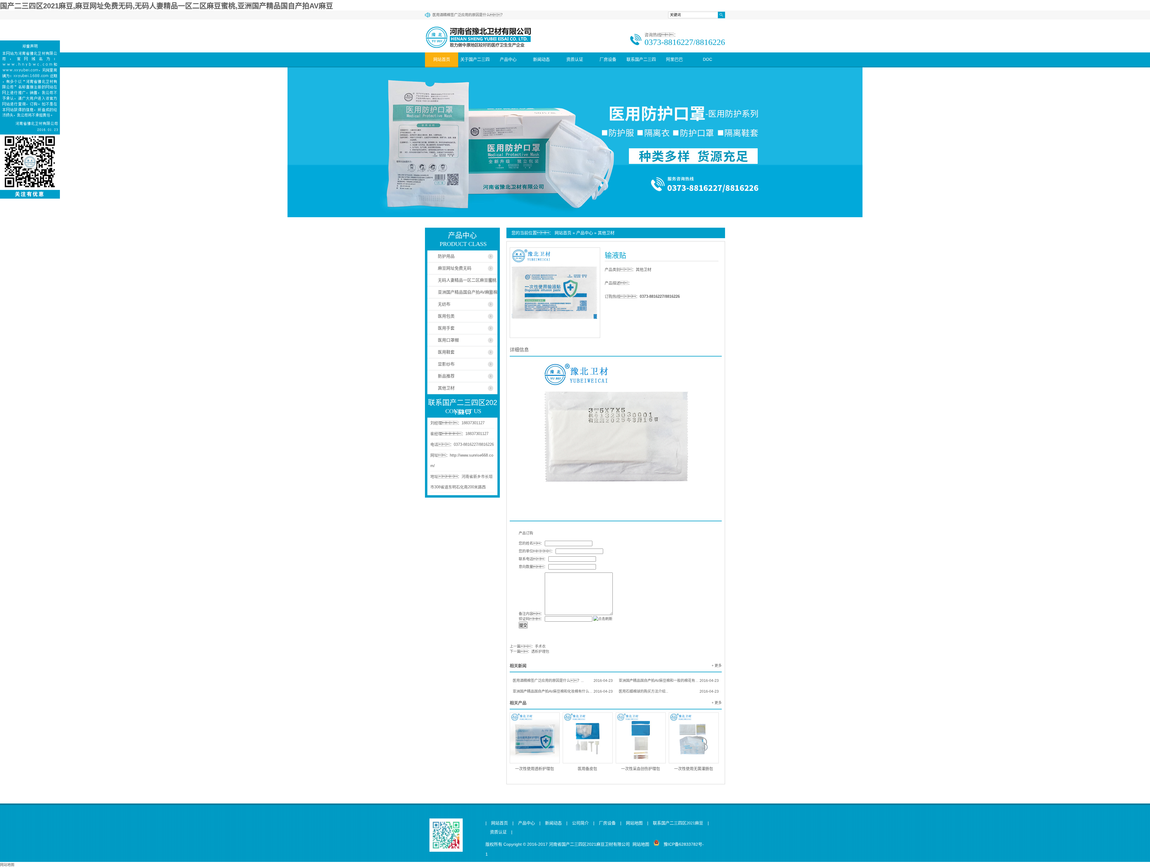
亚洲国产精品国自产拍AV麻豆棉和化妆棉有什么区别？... (563, 691)
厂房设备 (608, 59)
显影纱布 (446, 364)
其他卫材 (606, 232)
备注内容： (531, 614)
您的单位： (537, 551)
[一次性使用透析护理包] (535, 737)
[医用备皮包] (588, 737)
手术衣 (540, 646)
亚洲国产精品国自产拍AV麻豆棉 (467, 292)
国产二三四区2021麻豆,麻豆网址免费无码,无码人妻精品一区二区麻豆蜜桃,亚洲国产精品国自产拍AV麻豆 (166, 6)
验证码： (531, 619)
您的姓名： (531, 543)
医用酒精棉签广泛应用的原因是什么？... (563, 681)
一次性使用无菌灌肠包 (693, 768)
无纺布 (444, 304)
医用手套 (446, 328)
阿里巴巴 (674, 59)
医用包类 (446, 316)
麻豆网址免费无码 (454, 268)
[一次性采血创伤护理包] (641, 737)
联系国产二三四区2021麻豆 (641, 66)
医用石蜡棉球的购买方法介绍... (669, 691)
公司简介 (580, 823)
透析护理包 (540, 652)
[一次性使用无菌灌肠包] (694, 737)
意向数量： (533, 567)
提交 (523, 625)
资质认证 (574, 59)
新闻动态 (541, 59)
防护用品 (446, 256)
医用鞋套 (446, 352)
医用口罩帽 (448, 340)
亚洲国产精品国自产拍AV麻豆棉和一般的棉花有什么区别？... (669, 681)
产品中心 (508, 59)
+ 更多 (717, 666)
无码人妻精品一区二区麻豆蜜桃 (467, 280)
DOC (707, 59)
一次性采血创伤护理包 (640, 768)
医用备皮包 (587, 768)
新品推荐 (446, 376)
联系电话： (533, 559)
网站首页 (441, 59)
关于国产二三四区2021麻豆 (475, 66)
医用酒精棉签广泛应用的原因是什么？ (468, 15)
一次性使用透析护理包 (534, 768)
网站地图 (634, 823)
